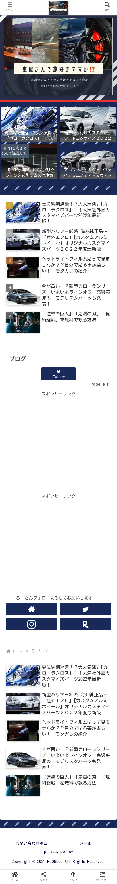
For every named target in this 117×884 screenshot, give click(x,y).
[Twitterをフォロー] (85, 609)
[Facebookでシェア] (45, 811)
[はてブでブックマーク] (71, 811)
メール (85, 843)
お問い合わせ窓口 (31, 843)
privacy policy (58, 852)
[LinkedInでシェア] (71, 826)
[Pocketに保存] (98, 811)
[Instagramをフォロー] (31, 624)
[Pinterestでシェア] (45, 826)
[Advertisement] (58, 437)
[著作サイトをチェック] (31, 609)
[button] (105, 777)
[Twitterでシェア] (19, 811)
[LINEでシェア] (19, 826)
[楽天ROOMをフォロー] (85, 624)
